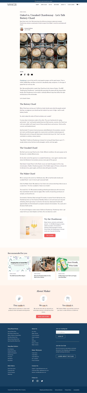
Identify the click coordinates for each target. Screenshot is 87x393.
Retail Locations (35, 337)
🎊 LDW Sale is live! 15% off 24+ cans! (43, 1)
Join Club (44, 4)
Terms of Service (58, 389)
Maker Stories (35, 333)
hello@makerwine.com (41, 372)
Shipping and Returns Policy (46, 389)
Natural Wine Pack (12, 331)
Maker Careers (35, 344)
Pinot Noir (10, 356)
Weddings (10, 374)
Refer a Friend (35, 343)
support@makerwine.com (41, 368)
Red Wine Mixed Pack (12, 337)
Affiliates (34, 341)
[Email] (32, 74)
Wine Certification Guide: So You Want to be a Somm (42, 276)
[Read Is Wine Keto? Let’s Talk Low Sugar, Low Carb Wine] (67, 263)
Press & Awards (35, 335)
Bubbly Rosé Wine (12, 351)
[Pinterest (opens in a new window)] (28, 74)
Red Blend (10, 358)
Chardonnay (23, 80)
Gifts (50, 4)
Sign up (60, 336)
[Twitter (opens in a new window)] (21, 74)
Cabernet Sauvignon (12, 353)
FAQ (33, 339)
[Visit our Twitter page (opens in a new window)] (42, 381)
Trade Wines (34, 354)
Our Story (34, 331)
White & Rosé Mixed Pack (13, 339)
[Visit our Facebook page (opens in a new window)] (33, 381)
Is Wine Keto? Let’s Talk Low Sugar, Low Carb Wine (67, 276)
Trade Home (34, 353)
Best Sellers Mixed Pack (13, 333)
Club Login (71, 4)
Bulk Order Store (11, 368)
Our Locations (35, 358)
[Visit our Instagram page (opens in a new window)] (37, 381)
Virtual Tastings (11, 372)
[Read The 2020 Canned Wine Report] (19, 263)
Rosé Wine (10, 360)
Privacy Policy (68, 389)
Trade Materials (35, 356)
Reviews (56, 4)
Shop (37, 4)
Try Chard (49, 235)
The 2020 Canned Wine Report (17, 275)
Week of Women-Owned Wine (14, 335)
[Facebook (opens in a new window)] (25, 74)
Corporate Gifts (11, 370)
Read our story (43, 316)
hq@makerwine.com (44, 370)
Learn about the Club (66, 356)
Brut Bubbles (11, 349)
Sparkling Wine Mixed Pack (14, 341)
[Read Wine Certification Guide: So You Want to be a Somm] (43, 263)
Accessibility (76, 389)
